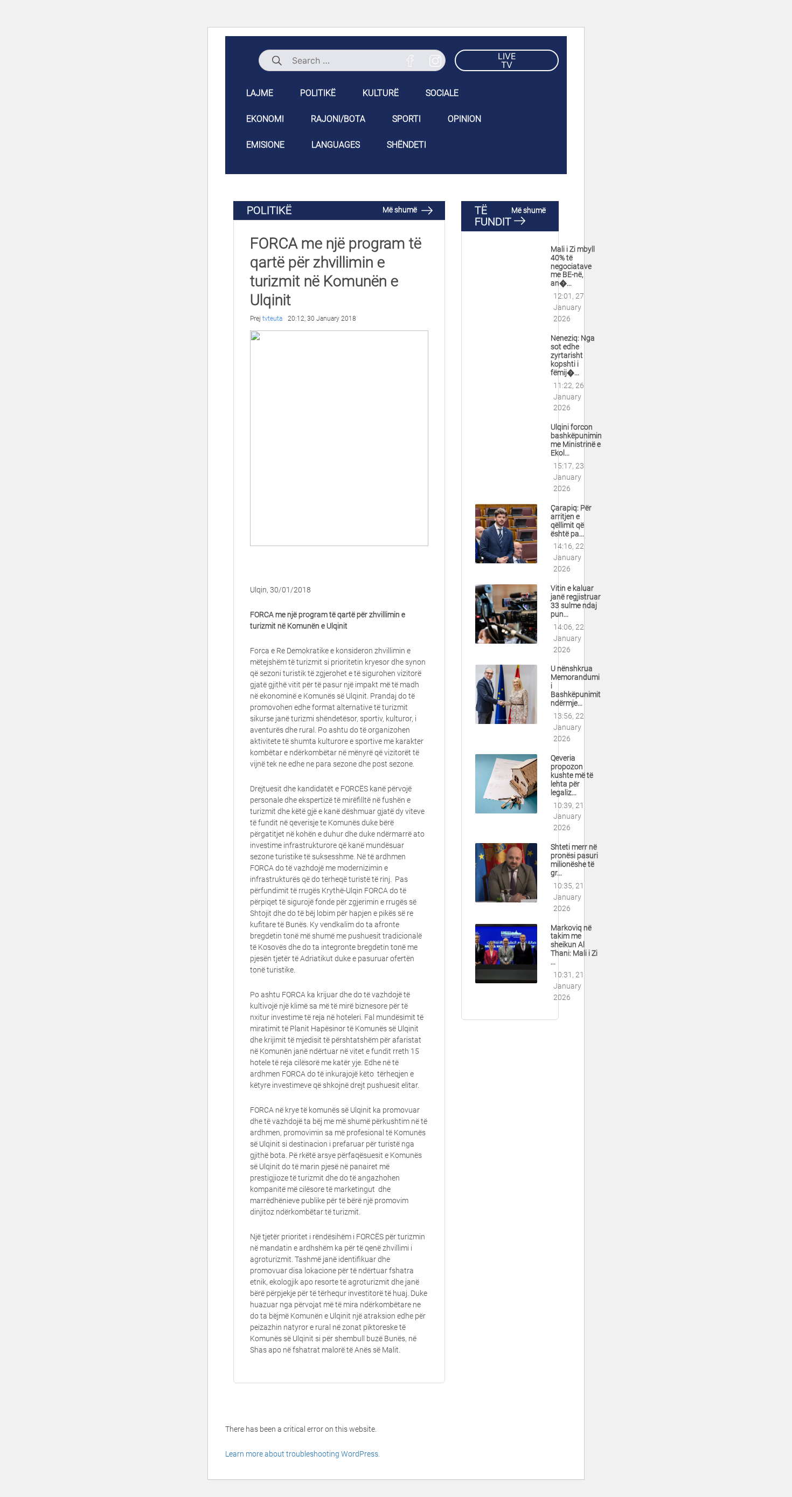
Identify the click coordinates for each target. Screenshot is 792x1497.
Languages (335, 145)
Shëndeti (406, 145)
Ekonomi (265, 119)
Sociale (442, 93)
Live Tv (507, 60)
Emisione (265, 145)
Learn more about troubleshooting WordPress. (302, 1454)
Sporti (406, 119)
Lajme (259, 93)
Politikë (318, 93)
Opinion (464, 119)
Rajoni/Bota (338, 119)
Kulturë (381, 93)
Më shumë (401, 209)
